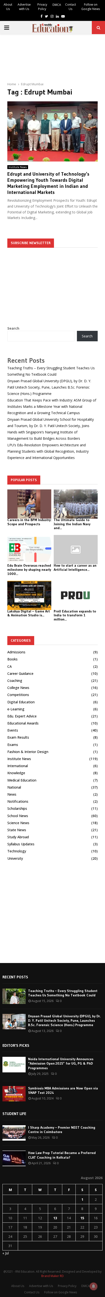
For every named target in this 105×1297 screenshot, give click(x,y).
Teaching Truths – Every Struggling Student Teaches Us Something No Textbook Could (62, 993)
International (17, 765)
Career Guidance (20, 673)
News (11, 794)
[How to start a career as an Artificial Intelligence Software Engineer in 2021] (76, 549)
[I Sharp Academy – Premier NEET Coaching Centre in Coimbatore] (14, 1133)
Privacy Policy (42, 6)
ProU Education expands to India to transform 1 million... (75, 615)
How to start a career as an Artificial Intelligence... (75, 567)
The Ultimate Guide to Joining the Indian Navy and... (72, 524)
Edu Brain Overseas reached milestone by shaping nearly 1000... (29, 569)
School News (17, 815)
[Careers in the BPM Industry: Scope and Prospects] (29, 504)
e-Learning (15, 709)
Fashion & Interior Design (27, 751)
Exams (12, 744)
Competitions (18, 694)
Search (13, 328)
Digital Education (21, 702)
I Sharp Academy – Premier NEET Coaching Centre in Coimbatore (61, 1129)
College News (18, 687)
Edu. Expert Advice (22, 716)
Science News (18, 822)
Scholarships (17, 808)
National (14, 787)
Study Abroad (18, 837)
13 (55, 1218)
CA (9, 666)
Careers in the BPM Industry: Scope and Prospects (29, 522)
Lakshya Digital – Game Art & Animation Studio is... (28, 613)
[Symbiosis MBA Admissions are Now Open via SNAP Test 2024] (14, 1093)
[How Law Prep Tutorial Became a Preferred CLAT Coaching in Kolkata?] (14, 1158)
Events (12, 730)
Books (12, 659)
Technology (16, 851)
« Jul (5, 1253)
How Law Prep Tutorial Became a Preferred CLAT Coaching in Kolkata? (62, 1155)
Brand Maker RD (52, 1276)
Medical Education (21, 780)
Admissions (16, 652)
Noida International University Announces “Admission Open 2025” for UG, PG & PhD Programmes (60, 1063)
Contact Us (70, 6)
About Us (8, 6)
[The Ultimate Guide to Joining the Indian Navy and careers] (76, 504)
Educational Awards (23, 723)
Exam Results (18, 737)
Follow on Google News (90, 6)
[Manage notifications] (93, 1286)
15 (82, 1218)
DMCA (56, 5)
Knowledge (16, 773)
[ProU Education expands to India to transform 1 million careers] (76, 595)
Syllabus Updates (20, 844)
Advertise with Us (24, 6)
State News (16, 830)
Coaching (14, 680)
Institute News (18, 167)
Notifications (17, 801)
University (15, 858)
